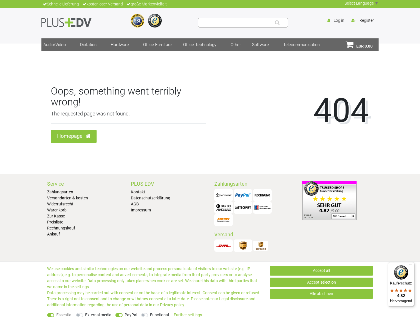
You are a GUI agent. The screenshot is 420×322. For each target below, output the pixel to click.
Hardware (120, 44)
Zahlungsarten (60, 192)
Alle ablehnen (321, 293)
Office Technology (199, 44)
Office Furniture (157, 44)
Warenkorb (57, 210)
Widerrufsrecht (60, 204)
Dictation (88, 44)
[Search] (277, 22)
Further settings (188, 315)
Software (260, 44)
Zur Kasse (56, 216)
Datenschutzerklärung (150, 198)
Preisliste (55, 222)
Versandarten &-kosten (67, 198)
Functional (159, 315)
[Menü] (410, 265)
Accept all (321, 270)
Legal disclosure (233, 299)
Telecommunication (301, 44)
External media (98, 315)
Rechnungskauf (61, 228)
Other (236, 44)
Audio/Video (54, 44)
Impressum (141, 210)
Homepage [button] (70, 136)
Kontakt (138, 192)
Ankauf (53, 234)
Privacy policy (172, 305)
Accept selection (321, 282)
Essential (64, 315)
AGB (135, 204)
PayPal (131, 315)
